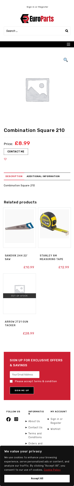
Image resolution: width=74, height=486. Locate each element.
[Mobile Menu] (68, 44)
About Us (34, 421)
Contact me (15, 151)
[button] (5, 159)
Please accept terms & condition (35, 381)
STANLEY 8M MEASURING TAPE (51, 257)
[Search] (66, 31)
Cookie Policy (52, 469)
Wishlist (55, 429)
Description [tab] (14, 176)
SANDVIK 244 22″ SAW (16, 257)
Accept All (37, 478)
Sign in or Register (37, 7)
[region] (37, 466)
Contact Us (35, 427)
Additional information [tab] (43, 176)
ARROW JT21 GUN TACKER (16, 323)
